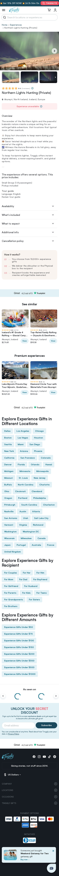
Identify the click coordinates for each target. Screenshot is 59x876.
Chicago (39, 431)
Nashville (8, 511)
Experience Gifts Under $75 (18, 633)
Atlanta (36, 511)
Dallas (7, 431)
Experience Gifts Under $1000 (19, 674)
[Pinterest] (54, 756)
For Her (26, 572)
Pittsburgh (9, 504)
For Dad (23, 579)
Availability (8, 206)
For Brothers (10, 606)
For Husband (30, 586)
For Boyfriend (40, 579)
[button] (51, 868)
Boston (8, 437)
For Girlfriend (11, 586)
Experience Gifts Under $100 (19, 640)
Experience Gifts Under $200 (19, 654)
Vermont (8, 524)
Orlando (35, 464)
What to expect (11, 223)
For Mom (8, 579)
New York (9, 451)
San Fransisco (27, 457)
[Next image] (55, 77)
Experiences (16, 25)
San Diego (34, 444)
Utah (25, 518)
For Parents (10, 592)
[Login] (55, 10)
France (50, 545)
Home (4, 25)
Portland (22, 498)
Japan (7, 545)
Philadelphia (39, 498)
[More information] (32, 88)
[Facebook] (34, 756)
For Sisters (34, 599)
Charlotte (44, 484)
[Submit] (4, 17)
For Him (40, 572)
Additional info (10, 232)
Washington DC (31, 531)
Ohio (6, 491)
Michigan (8, 471)
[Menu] (3, 10)
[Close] (53, 856)
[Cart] (49, 10)
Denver (8, 464)
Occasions (8, 797)
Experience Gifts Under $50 (18, 627)
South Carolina (29, 504)
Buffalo (8, 484)
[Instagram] (39, 756)
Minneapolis (42, 471)
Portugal (21, 545)
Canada (42, 538)
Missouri (8, 478)
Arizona (24, 451)
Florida (21, 464)
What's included (11, 214)
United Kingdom (12, 551)
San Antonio (10, 518)
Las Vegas (23, 437)
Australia (36, 545)
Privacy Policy (13, 734)
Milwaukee (26, 538)
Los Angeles (22, 431)
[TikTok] (49, 756)
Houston (38, 437)
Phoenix (38, 451)
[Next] (54, 51)
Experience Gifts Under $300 (19, 660)
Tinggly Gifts (9, 803)
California (9, 457)
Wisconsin (9, 538)
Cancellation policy (13, 240)
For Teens (41, 592)
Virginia (23, 524)
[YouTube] (44, 756)
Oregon (8, 498)
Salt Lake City (41, 518)
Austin (23, 511)
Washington (10, 531)
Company (7, 784)
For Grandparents (13, 599)
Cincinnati (20, 491)
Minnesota (25, 471)
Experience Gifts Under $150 (19, 647)
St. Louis (23, 478)
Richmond (38, 524)
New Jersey (39, 478)
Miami (20, 444)
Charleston (49, 504)
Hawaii (48, 464)
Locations (7, 790)
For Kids (26, 592)
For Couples (10, 572)
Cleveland (37, 491)
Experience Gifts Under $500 (19, 667)
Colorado (46, 457)
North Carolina (25, 484)
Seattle (8, 444)
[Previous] (3, 696)
